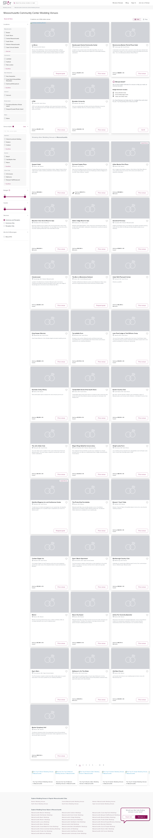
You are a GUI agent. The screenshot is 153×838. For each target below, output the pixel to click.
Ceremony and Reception (13, 220)
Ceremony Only (10, 223)
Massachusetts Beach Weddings (40, 817)
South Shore (9, 41)
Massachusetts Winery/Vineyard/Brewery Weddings (106, 822)
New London (9, 65)
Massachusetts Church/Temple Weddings (103, 826)
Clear (24, 126)
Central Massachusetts (12, 38)
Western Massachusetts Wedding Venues (103, 801)
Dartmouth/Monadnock (12, 84)
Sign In (133, 3)
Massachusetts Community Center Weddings (74, 833)
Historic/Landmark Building (13, 139)
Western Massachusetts (13, 44)
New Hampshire (10, 76)
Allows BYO (8, 237)
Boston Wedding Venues (38, 801)
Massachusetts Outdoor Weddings (71, 813)
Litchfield (8, 59)
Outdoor (8, 145)
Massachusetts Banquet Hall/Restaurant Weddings (106, 815)
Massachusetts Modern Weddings (40, 819)
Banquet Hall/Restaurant (13, 180)
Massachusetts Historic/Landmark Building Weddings (45, 829)
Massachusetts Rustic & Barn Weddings (103, 829)
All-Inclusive (9, 174)
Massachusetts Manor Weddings (40, 824)
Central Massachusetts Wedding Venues (73, 801)
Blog (127, 3)
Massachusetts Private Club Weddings (41, 831)
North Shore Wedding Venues (39, 804)
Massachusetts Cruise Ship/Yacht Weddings (104, 813)
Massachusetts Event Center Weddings (72, 815)
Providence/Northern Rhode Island (14, 105)
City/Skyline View (11, 159)
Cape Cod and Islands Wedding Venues (103, 804)
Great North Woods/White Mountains (13, 80)
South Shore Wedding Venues (70, 804)
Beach (8, 156)
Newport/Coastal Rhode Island (14, 109)
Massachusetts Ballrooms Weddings (41, 833)
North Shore (9, 35)
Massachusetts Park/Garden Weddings (42, 815)
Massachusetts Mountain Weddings (102, 824)
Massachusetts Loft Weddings (70, 829)
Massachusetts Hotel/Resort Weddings (72, 831)
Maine (8, 118)
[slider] (5, 197)
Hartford (8, 62)
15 (99, 765)
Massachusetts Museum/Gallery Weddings (104, 817)
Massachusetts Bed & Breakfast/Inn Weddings (74, 826)
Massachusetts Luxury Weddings (40, 822)
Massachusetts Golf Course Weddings (102, 831)
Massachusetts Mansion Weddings (40, 813)
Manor (8, 162)
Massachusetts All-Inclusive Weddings (72, 819)
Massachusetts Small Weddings (70, 824)
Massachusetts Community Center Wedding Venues (27, 7)
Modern (8, 142)
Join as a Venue (144, 3)
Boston (8, 32)
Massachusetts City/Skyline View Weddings (74, 822)
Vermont (8, 95)
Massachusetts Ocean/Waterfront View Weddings (44, 826)
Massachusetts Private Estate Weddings (103, 819)
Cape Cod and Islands (12, 47)
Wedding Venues (7, 7)
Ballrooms (9, 177)
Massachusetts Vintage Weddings (71, 817)
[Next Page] (103, 765)
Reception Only (10, 226)
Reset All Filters (8, 19)
